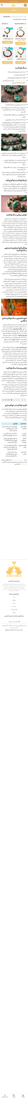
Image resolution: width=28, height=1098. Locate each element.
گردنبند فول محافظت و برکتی (21, 59)
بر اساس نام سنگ (17, 16)
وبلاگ (14, 613)
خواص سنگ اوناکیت (20, 80)
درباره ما (14, 603)
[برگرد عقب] (19, 10)
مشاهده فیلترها (19, 24)
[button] (20, 43)
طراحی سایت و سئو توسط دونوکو (14, 629)
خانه (25, 16)
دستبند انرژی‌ (10, 59)
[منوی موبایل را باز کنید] (25, 5)
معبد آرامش (23, 464)
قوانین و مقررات (14, 610)
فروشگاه (14, 600)
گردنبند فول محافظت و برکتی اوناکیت (8, 39)
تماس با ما (14, 606)
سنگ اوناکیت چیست (18, 460)
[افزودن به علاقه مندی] (17, 29)
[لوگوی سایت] (13, 5)
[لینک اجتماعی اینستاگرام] (26, 1)
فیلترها (4, 24)
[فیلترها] (22, 331)
